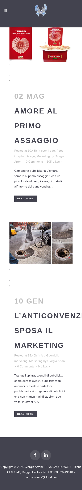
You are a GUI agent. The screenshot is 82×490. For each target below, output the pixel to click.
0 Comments (34, 161)
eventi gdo (48, 150)
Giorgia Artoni (56, 361)
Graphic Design (24, 156)
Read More (25, 198)
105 (53, 161)
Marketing (43, 156)
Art (43, 355)
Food (60, 150)
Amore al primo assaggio (36, 125)
